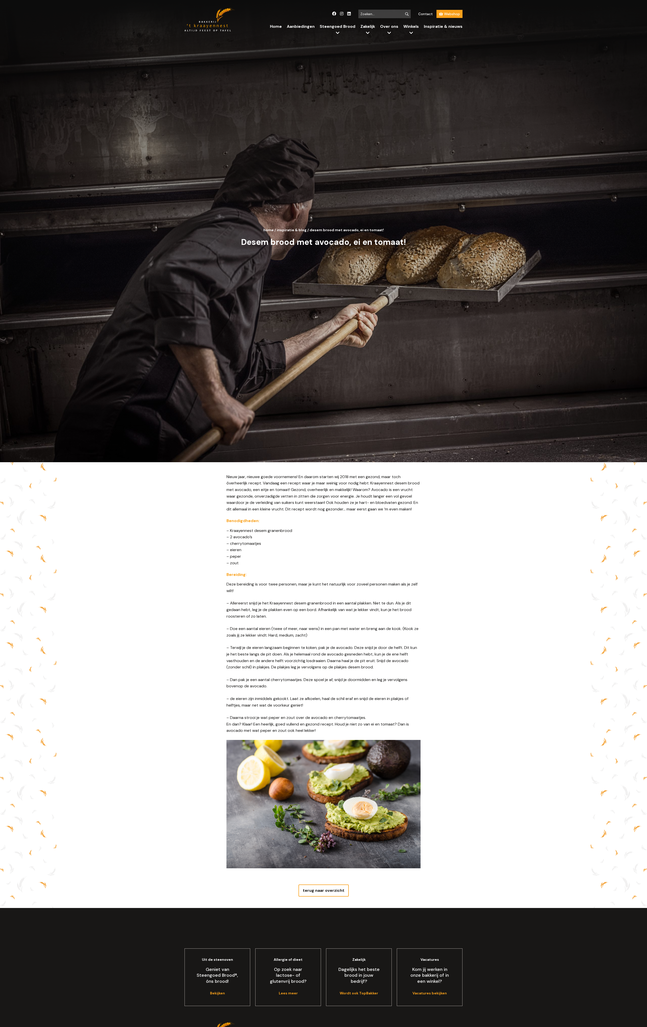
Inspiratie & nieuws (443, 26)
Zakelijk (367, 26)
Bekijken (217, 993)
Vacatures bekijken (429, 993)
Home (276, 26)
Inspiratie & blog (292, 230)
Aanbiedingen (301, 26)
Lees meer (288, 993)
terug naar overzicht (323, 890)
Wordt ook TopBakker (359, 993)
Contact (425, 14)
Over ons (389, 26)
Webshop (451, 14)
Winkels (411, 26)
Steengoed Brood (337, 26)
